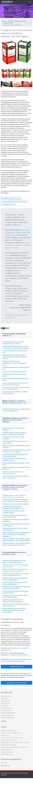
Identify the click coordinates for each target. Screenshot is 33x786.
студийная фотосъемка (7, 752)
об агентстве (4, 698)
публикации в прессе (6, 708)
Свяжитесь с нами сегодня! (17, 683)
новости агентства (5, 703)
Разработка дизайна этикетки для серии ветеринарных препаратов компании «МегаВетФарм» (14, 610)
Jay (10, 335)
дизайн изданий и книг (6, 749)
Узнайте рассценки (16, 666)
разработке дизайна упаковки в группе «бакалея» (15, 420)
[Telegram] (8, 328)
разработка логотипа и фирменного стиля (11, 733)
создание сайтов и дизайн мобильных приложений (14, 747)
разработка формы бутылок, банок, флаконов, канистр (15, 742)
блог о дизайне (5, 705)
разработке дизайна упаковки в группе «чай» (14, 402)
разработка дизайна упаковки (14, 553)
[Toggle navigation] (29, 2)
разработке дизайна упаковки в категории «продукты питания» (15, 487)
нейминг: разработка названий (9, 740)
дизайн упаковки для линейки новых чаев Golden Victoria (17, 232)
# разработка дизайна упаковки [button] (11, 198)
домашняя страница (6, 696)
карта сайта (4, 763)
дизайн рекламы (5, 735)
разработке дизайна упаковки (19, 654)
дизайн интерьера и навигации (9, 744)
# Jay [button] (13, 204)
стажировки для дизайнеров (8, 712)
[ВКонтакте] (2, 328)
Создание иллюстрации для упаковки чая (14, 371)
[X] (4, 328)
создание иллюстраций (7, 754)
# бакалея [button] (23, 201)
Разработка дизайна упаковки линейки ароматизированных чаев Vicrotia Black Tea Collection (14, 356)
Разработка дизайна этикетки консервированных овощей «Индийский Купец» (13, 363)
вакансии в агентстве (6, 710)
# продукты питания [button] (7, 201)
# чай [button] (16, 201)
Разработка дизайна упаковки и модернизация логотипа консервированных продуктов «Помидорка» (15, 534)
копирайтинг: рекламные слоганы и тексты (12, 737)
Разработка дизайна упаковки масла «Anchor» (15, 504)
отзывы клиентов (5, 700)
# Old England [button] (6, 204)
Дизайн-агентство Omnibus (13, 773)
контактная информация (7, 715)
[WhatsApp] (6, 328)
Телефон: (8, 717)
